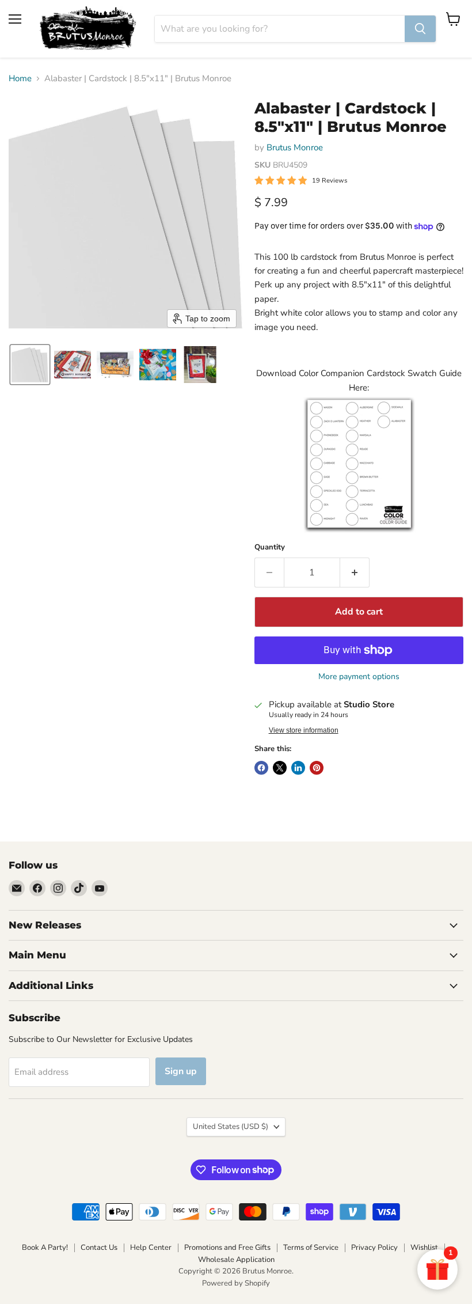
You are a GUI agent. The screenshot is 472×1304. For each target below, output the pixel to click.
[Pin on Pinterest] (316, 768)
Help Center (151, 1247)
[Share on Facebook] (261, 768)
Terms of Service (310, 1247)
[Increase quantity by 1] (355, 572)
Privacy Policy (374, 1247)
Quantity (269, 547)
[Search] (420, 29)
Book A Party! (45, 1247)
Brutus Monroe (295, 147)
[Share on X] (280, 768)
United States (230, 1126)
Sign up (181, 1071)
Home (20, 79)
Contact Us (99, 1247)
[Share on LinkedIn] (298, 768)
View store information (303, 730)
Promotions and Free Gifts (227, 1247)
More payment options (358, 676)
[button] (30, 364)
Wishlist (424, 1247)
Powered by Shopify (236, 1283)
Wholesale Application (236, 1259)
